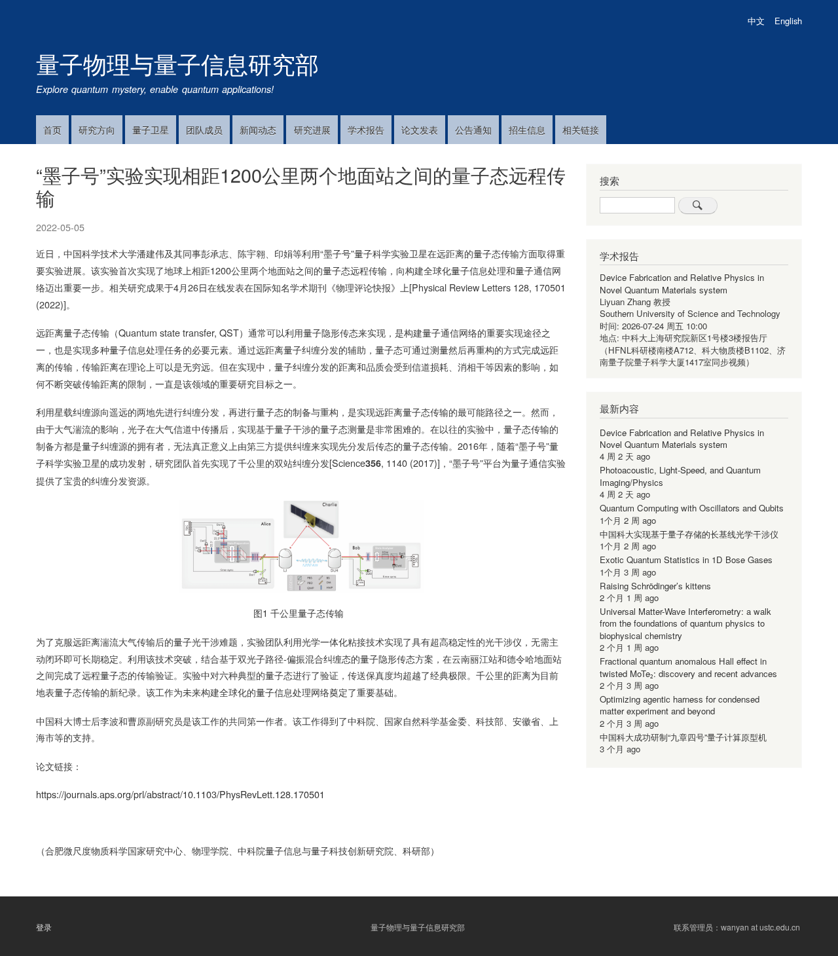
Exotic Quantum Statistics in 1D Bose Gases (686, 559)
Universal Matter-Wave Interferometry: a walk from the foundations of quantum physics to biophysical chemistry (685, 623)
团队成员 (204, 129)
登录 (44, 926)
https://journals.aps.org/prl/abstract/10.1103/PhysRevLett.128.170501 (180, 794)
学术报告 (366, 129)
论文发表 (419, 129)
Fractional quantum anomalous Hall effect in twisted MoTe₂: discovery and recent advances (688, 667)
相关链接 (580, 129)
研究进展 (312, 129)
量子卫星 (150, 129)
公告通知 (473, 129)
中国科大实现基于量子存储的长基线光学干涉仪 (689, 534)
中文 (756, 20)
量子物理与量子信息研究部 (177, 63)
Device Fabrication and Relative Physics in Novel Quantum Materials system (682, 283)
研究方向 (97, 129)
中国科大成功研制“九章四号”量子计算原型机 (683, 737)
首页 (52, 129)
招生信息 (527, 129)
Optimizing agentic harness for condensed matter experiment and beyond (679, 705)
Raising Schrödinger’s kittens (655, 585)
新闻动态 (258, 129)
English (788, 20)
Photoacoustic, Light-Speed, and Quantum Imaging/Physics (680, 476)
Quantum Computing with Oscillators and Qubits (692, 508)
